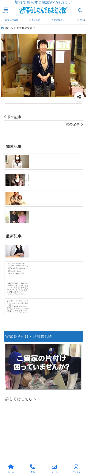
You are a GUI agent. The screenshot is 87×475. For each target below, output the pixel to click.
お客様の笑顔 (11, 19)
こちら (27, 398)
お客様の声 (35, 19)
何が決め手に (58, 19)
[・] (17, 161)
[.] (17, 217)
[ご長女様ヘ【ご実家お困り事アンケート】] (17, 251)
